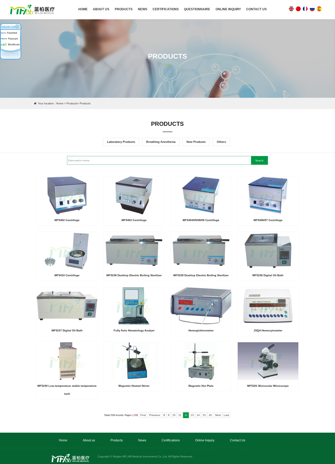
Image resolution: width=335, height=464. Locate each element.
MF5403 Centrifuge (134, 220)
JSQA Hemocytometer (268, 330)
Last (226, 415)
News (142, 9)
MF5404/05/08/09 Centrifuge (201, 220)
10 (173, 415)
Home (83, 9)
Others (221, 141)
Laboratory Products (121, 141)
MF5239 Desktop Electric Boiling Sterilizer (201, 275)
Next (218, 415)
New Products (196, 141)
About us (101, 9)
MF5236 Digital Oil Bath (267, 275)
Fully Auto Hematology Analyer (134, 330)
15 (204, 415)
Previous (154, 415)
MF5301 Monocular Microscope (268, 385)
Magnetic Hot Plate (200, 385)
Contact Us (256, 9)
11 (179, 415)
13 (192, 415)
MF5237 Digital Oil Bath (67, 330)
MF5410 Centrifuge (66, 275)
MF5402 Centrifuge (66, 220)
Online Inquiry (228, 9)
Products (124, 9)
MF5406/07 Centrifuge (268, 220)
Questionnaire (197, 9)
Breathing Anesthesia (160, 141)
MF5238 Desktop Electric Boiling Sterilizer (134, 275)
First (143, 415)
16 (210, 415)
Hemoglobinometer (201, 330)
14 (198, 415)
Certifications (166, 9)
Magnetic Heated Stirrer (133, 385)
